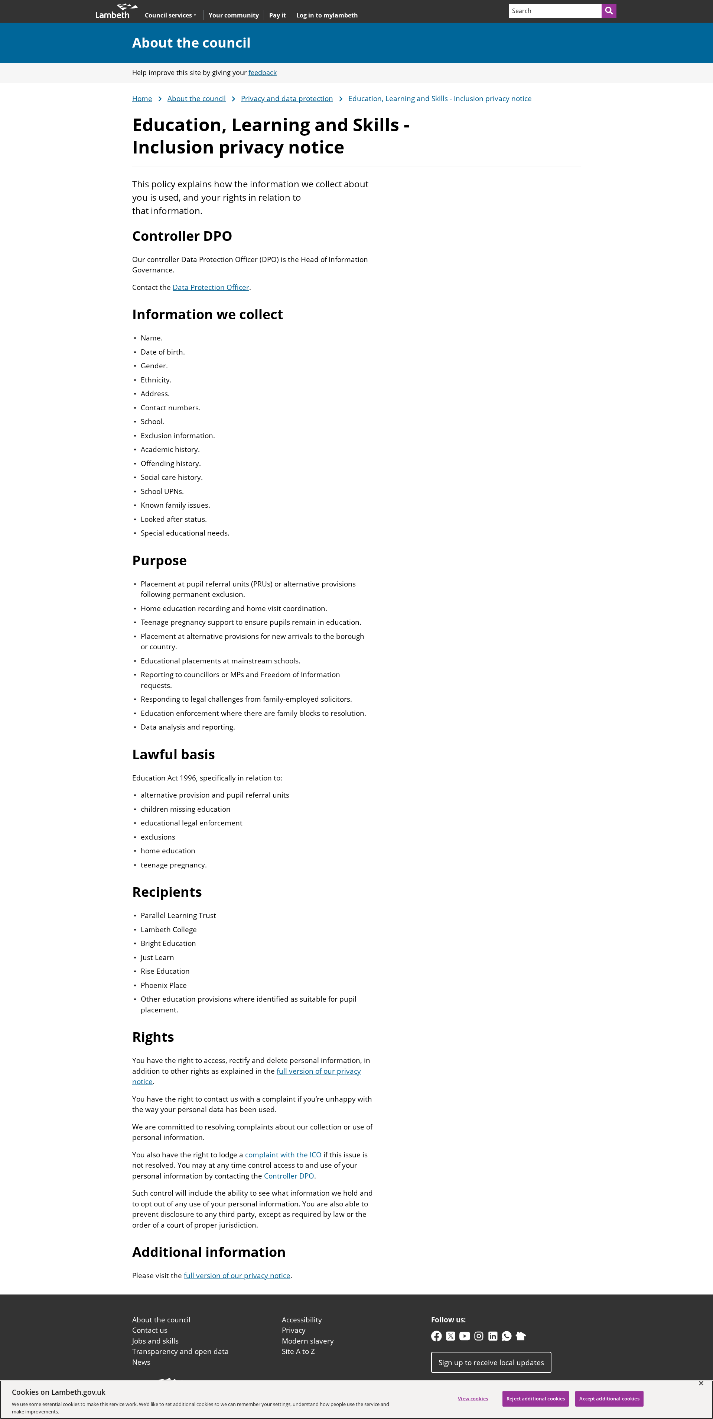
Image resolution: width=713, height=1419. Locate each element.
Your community (234, 15)
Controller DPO (289, 1176)
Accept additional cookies (609, 1398)
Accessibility (302, 1320)
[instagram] (478, 1337)
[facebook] (436, 1337)
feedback (262, 72)
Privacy (294, 1330)
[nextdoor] (520, 1337)
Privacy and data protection (287, 98)
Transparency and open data (180, 1351)
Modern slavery (308, 1341)
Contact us (149, 1330)
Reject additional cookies (536, 1398)
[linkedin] (493, 1337)
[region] (356, 1399)
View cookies (473, 1398)
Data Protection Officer (211, 287)
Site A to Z (298, 1351)
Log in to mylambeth (327, 15)
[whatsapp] (506, 1337)
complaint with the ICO (283, 1155)
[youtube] (464, 1337)
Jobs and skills (155, 1341)
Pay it (277, 15)
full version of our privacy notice (237, 1275)
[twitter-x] (450, 1337)
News (141, 1362)
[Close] (701, 1383)
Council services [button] (168, 15)
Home (142, 98)
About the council (191, 42)
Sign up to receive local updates (491, 1362)
